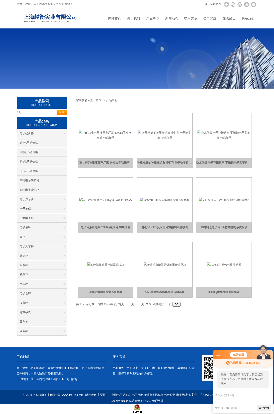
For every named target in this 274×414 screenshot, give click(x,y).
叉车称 (24, 321)
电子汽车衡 (27, 199)
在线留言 (228, 18)
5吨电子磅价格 (29, 171)
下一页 (140, 304)
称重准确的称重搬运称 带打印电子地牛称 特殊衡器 (164, 162)
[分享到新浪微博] (240, 4)
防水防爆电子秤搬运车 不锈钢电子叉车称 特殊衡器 (224, 162)
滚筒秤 (24, 255)
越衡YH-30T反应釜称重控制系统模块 (165, 227)
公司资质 (209, 18)
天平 (22, 236)
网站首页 (114, 18)
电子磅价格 (27, 133)
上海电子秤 (27, 218)
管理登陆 (157, 400)
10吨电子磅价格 (29, 180)
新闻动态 (171, 18)
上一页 (130, 304)
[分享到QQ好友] (253, 4)
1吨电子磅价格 (29, 142)
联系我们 (248, 18)
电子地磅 (25, 208)
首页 (98, 100)
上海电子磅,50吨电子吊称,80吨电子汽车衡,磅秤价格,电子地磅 (149, 394)
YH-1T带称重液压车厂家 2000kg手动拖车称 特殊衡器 (105, 162)
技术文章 (190, 18)
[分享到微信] (233, 4)
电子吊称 (25, 227)
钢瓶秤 (24, 265)
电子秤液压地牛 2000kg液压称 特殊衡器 (105, 227)
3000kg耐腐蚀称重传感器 (223, 292)
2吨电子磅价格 (29, 152)
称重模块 (25, 312)
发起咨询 (264, 407)
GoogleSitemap (119, 400)
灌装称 (24, 331)
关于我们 (133, 18)
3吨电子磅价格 (29, 161)
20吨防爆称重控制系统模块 (106, 292)
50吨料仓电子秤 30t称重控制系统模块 (224, 227)
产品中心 (152, 18)
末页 (148, 304)
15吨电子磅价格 (29, 189)
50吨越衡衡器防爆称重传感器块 (165, 292)
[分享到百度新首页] (246, 4)
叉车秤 (24, 284)
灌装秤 (24, 302)
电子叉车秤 (27, 246)
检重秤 (24, 274)
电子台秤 (25, 293)
